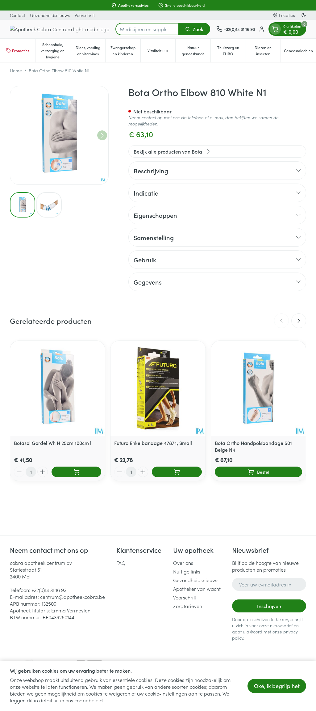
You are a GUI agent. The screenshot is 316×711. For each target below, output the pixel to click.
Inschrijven (269, 606)
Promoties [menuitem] (20, 50)
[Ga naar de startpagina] (59, 29)
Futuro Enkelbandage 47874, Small (153, 442)
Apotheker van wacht (197, 588)
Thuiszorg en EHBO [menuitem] (231, 50)
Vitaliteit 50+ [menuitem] (161, 52)
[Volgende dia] (298, 320)
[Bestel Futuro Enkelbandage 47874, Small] (177, 472)
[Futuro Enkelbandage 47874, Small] (157, 388)
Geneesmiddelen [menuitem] (300, 52)
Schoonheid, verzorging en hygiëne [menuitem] (55, 50)
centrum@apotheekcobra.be (72, 596)
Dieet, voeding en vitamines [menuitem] (90, 50)
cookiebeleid (88, 700)
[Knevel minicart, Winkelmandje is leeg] (275, 29)
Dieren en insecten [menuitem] (268, 50)
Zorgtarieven (187, 606)
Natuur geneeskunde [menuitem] (196, 50)
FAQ (121, 562)
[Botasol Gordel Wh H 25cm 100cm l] (57, 388)
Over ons (183, 562)
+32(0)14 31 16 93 (48, 589)
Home (16, 70)
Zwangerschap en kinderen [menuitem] (125, 50)
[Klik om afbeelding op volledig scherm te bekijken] (59, 135)
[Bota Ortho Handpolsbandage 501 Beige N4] (258, 388)
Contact (17, 15)
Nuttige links (186, 571)
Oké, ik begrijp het (277, 686)
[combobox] (147, 29)
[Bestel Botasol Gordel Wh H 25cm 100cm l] (76, 472)
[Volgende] (102, 135)
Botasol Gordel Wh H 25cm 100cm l (52, 442)
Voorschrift (85, 15)
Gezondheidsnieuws (50, 15)
